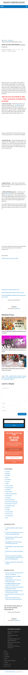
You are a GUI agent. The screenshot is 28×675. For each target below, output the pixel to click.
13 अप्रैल (6, 376)
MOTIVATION (8, 495)
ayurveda (7, 471)
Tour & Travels (8, 513)
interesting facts (9, 487)
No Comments (12, 51)
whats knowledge (7, 49)
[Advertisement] (14, 25)
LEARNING (8, 489)
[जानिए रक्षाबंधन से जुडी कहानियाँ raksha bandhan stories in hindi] (14, 360)
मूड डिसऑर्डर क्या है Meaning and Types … (13, 646)
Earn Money (8, 479)
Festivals (10, 40)
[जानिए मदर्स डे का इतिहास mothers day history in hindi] (14, 342)
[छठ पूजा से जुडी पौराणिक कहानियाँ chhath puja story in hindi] (14, 323)
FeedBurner (17, 308)
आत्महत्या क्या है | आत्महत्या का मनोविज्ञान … (13, 632)
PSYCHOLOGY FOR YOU (11, 503)
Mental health (8, 491)
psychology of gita (10, 505)
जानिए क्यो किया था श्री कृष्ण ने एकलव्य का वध (10, 289)
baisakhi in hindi (12, 376)
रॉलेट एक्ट (8, 193)
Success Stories (9, 511)
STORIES (7, 509)
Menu (2, 6)
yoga (6, 517)
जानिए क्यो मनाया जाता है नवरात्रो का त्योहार (10, 258)
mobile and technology (11, 493)
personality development (11, 501)
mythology (8, 497)
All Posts (6, 653)
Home (5, 40)
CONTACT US (7, 664)
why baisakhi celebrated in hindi (13, 377)
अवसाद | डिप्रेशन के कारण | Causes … (13, 636)
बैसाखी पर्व (12, 379)
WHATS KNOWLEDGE (14, 2)
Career (7, 477)
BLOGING (7, 475)
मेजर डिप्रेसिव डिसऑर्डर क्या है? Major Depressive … (14, 639)
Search (14, 425)
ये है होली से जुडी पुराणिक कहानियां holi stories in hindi (13, 292)
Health (7, 483)
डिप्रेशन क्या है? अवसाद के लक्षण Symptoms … (14, 643)
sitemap (6, 662)
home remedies (9, 485)
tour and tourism (9, 515)
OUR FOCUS (7, 666)
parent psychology (10, 499)
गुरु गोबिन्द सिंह (18, 105)
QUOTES (7, 507)
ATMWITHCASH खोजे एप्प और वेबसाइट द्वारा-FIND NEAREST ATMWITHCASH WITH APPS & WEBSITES (14, 557)
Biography (7, 473)
